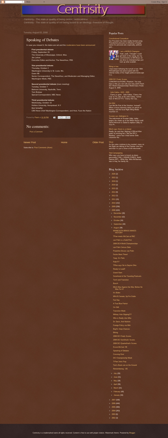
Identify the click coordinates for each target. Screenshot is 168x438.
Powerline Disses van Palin (123, 251)
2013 (114, 192)
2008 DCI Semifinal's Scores (124, 340)
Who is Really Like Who (122, 318)
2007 (114, 400)
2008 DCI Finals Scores (118, 79)
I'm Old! (116, 307)
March (116, 388)
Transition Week (119, 311)
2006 (114, 403)
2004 (114, 411)
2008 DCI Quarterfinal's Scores (125, 343)
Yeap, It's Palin (119, 258)
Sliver (111, 142)
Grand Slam (117, 273)
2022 (114, 178)
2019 (114, 181)
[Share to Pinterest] (69, 117)
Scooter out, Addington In (118, 116)
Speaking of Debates (121, 351)
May (115, 381)
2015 (114, 188)
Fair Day (116, 300)
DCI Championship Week (122, 358)
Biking (115, 332)
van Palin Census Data (122, 247)
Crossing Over (118, 354)
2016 (114, 185)
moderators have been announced (80, 45)
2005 (114, 407)
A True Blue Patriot (120, 304)
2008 (114, 210)
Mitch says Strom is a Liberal (120, 129)
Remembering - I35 (120, 369)
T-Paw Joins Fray (119, 362)
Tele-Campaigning (115, 153)
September (118, 224)
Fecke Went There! (120, 254)
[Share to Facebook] (66, 117)
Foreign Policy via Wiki (122, 325)
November (118, 217)
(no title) (112, 103)
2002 (114, 418)
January (117, 395)
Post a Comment (36, 132)
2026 (114, 174)
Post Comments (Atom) (43, 148)
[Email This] (59, 117)
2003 (114, 414)
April (116, 384)
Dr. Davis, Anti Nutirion (121, 322)
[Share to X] (64, 117)
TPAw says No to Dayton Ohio (124, 265)
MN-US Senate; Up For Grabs (124, 296)
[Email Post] (54, 117)
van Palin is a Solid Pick (122, 240)
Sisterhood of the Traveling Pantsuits (127, 276)
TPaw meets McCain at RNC (124, 236)
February (117, 392)
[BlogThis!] (61, 117)
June (116, 377)
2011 (114, 199)
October (117, 220)
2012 (114, 196)
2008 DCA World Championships (125, 244)
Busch (115, 283)
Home (64, 142)
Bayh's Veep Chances (121, 329)
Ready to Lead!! (119, 269)
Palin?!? (116, 262)
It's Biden (116, 293)
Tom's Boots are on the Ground (125, 365)
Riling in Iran (113, 66)
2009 (114, 206)
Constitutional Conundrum (118, 39)
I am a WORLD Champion (129, 51)
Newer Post (30, 142)
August (117, 228)
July (115, 373)
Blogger (132, 433)
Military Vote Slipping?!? (122, 314)
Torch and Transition (121, 280)
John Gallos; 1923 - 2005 (119, 92)
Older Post (98, 142)
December (118, 213)
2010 (114, 203)
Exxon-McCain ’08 (120, 347)
